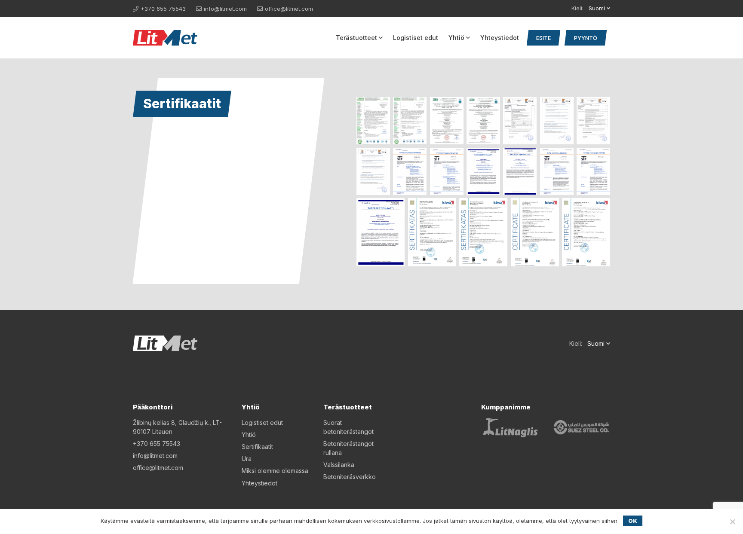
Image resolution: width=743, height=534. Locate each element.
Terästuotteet (356, 37)
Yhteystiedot (499, 37)
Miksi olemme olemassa (275, 470)
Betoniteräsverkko (349, 476)
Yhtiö (456, 37)
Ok (632, 520)
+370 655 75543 (163, 8)
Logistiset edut (415, 37)
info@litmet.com (225, 8)
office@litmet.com (289, 8)
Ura (247, 458)
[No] (732, 521)
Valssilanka (338, 464)
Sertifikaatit (257, 446)
